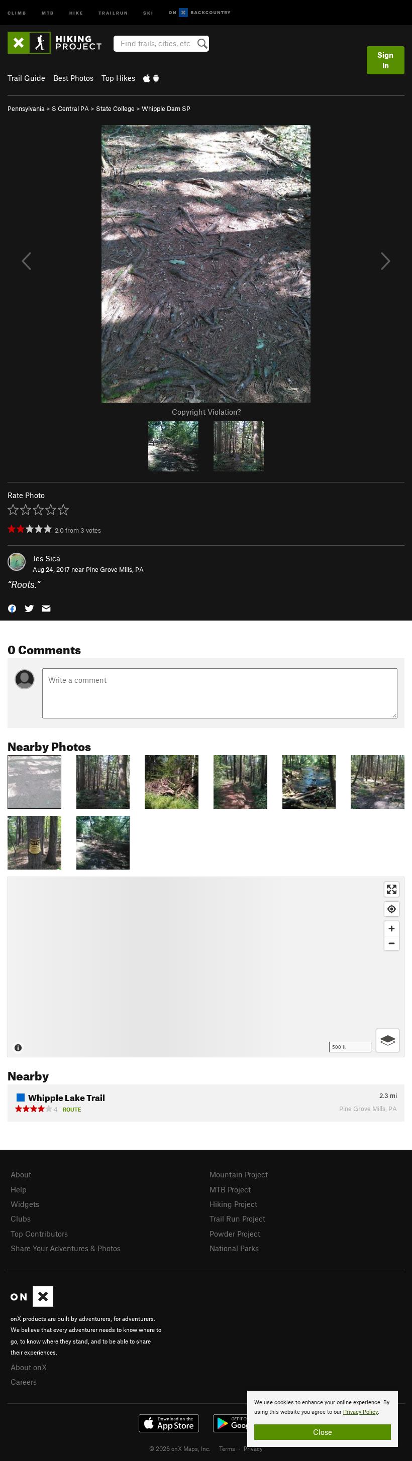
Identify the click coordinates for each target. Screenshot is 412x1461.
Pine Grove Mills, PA (115, 569)
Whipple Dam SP (166, 108)
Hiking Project (233, 1203)
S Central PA (70, 108)
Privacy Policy (360, 1412)
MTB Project (230, 1189)
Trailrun (113, 12)
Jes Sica (46, 558)
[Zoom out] (391, 943)
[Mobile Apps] (151, 77)
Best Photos (73, 77)
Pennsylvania (26, 108)
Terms (227, 1448)
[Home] (60, 43)
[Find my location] (391, 909)
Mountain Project (239, 1174)
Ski (148, 12)
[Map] (206, 967)
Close (322, 1431)
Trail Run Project (237, 1218)
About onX (29, 1367)
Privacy (253, 1448)
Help (19, 1189)
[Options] (387, 1040)
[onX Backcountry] (199, 13)
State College (115, 108)
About (21, 1174)
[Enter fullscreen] (391, 889)
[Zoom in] (391, 928)
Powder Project (235, 1233)
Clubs (21, 1218)
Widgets (25, 1203)
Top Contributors (39, 1233)
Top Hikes (118, 77)
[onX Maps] (32, 1303)
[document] (322, 1419)
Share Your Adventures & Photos (66, 1248)
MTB (48, 12)
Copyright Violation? (206, 411)
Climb (17, 12)
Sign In (385, 60)
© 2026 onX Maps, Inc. (180, 1448)
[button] (12, 608)
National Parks (234, 1248)
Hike (76, 12)
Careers (24, 1381)
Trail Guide (26, 77)
